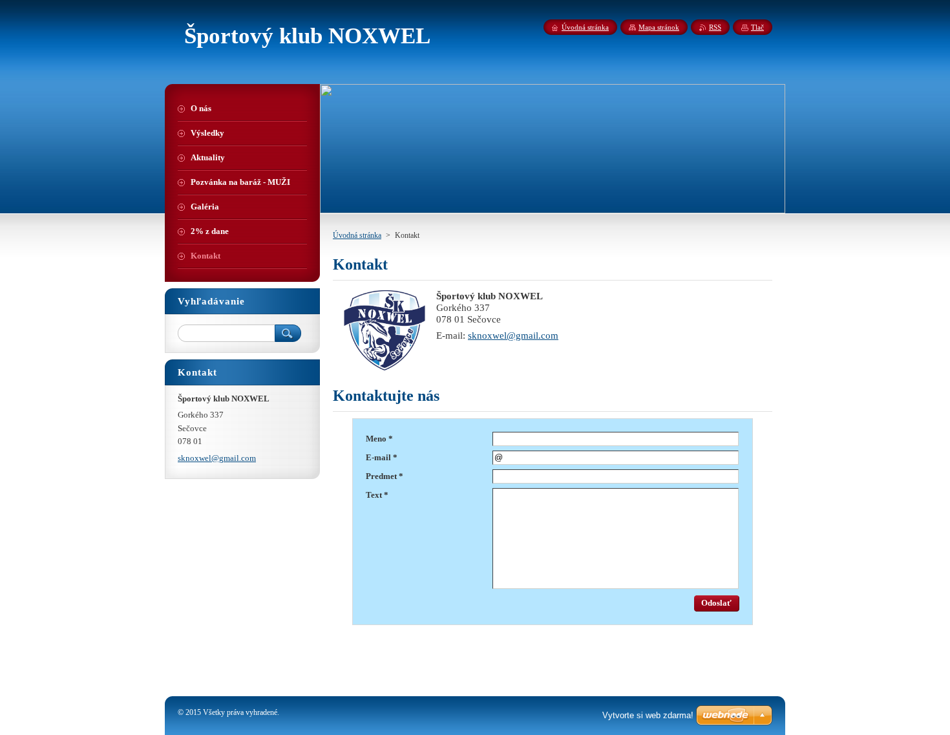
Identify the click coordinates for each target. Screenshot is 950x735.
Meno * (379, 438)
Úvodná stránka (357, 235)
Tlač (757, 27)
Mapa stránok (659, 27)
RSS (715, 27)
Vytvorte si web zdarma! (647, 715)
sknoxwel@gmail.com (513, 335)
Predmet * (384, 476)
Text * (377, 495)
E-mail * (381, 457)
